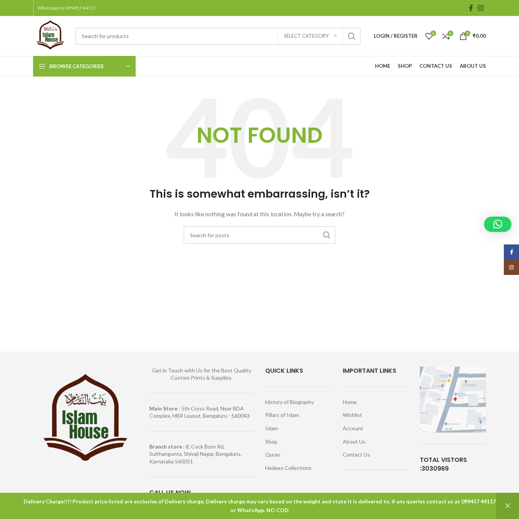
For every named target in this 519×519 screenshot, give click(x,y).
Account (353, 428)
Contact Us (356, 454)
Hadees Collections (288, 468)
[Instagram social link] (480, 8)
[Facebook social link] (471, 8)
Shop (271, 441)
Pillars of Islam (282, 415)
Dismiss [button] (507, 506)
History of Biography (289, 402)
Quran (272, 454)
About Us (354, 441)
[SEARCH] (352, 36)
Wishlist (352, 415)
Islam (271, 428)
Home (350, 402)
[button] (497, 224)
